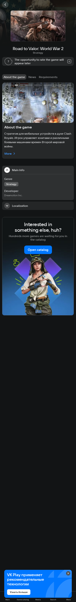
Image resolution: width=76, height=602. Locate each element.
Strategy (38, 52)
